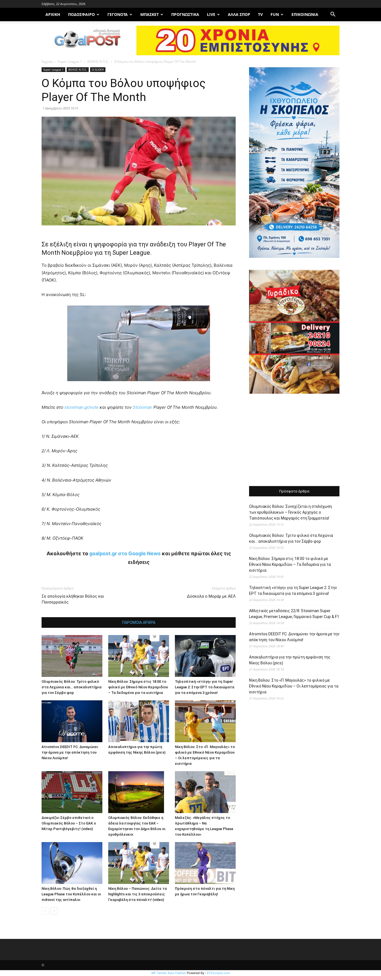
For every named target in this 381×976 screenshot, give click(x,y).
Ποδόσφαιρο (81, 14)
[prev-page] (45, 910)
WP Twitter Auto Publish (168, 973)
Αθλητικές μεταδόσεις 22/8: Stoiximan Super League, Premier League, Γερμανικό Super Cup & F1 (294, 614)
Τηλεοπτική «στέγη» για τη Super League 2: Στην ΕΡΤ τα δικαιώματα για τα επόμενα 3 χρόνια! (204, 687)
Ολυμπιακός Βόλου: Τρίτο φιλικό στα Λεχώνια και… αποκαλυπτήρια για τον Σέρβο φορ (72, 687)
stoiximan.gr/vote (81, 407)
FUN (275, 14)
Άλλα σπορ (239, 14)
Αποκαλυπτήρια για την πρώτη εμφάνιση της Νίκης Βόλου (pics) (290, 660)
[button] (332, 15)
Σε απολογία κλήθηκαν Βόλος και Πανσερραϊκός (73, 599)
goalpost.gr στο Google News (125, 553)
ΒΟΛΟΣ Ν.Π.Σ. (98, 61)
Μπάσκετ (149, 14)
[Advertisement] (294, 440)
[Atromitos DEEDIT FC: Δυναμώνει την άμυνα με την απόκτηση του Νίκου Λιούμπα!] (72, 721)
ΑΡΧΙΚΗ (52, 14)
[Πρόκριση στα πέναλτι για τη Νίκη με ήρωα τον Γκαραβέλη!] (205, 863)
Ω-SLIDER (98, 69)
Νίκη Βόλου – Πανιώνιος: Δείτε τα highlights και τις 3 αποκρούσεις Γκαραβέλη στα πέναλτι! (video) (137, 894)
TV (260, 14)
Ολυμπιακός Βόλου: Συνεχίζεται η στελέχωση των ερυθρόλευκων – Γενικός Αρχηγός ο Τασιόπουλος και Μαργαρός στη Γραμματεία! (290, 512)
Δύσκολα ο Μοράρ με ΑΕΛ (211, 596)
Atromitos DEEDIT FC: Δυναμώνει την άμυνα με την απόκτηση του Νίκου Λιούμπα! (70, 752)
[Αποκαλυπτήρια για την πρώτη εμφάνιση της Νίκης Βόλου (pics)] (138, 721)
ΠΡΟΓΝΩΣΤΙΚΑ (185, 14)
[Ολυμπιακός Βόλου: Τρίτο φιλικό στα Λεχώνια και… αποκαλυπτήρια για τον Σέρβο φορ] (72, 656)
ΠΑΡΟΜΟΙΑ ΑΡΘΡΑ (138, 622)
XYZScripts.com (218, 973)
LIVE (211, 14)
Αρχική (47, 61)
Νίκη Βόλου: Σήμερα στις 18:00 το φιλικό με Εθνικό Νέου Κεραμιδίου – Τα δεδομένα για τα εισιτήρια (138, 687)
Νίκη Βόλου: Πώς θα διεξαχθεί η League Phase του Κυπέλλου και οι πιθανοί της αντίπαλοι (71, 894)
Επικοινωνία (304, 14)
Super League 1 (70, 61)
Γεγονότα (117, 14)
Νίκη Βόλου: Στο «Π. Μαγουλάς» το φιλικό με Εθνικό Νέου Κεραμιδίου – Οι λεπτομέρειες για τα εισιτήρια (293, 686)
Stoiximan (143, 407)
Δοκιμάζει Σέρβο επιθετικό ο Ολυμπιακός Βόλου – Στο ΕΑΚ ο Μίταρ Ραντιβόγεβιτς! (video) (69, 823)
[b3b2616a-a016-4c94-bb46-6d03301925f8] (138, 385)
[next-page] (53, 910)
